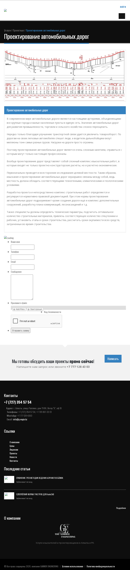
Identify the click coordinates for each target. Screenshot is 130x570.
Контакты (13, 460)
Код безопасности (52, 312)
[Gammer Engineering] (14, 10)
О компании (14, 442)
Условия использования (72, 566)
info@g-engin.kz (20, 419)
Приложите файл (19, 303)
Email (13, 261)
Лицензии (13, 449)
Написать (113, 358)
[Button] (122, 16)
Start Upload (36, 309)
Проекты (13, 453)
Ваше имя (15, 241)
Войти (123, 7)
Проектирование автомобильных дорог (27, 110)
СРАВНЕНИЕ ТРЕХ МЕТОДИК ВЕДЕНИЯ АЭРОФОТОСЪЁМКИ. (39, 477)
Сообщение (16, 271)
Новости (13, 457)
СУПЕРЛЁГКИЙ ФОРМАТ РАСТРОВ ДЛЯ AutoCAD (35, 494)
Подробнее (121, 507)
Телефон (15, 251)
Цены (11, 446)
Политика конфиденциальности (101, 566)
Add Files (20, 309)
